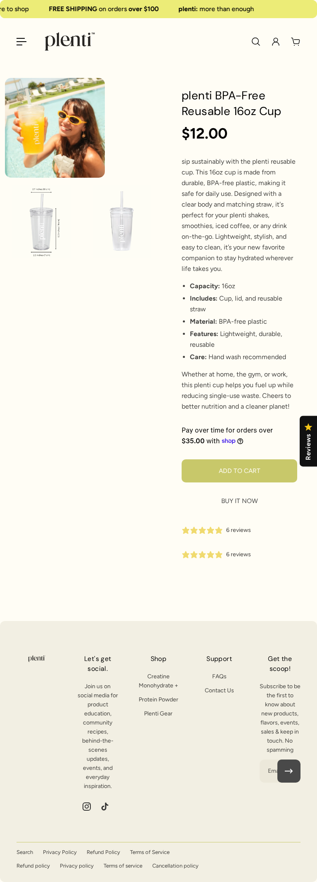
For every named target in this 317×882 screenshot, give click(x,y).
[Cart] (295, 42)
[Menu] (21, 42)
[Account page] (276, 42)
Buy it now (239, 501)
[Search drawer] (256, 42)
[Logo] (69, 41)
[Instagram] (87, 806)
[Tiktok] (105, 806)
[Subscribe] (288, 771)
